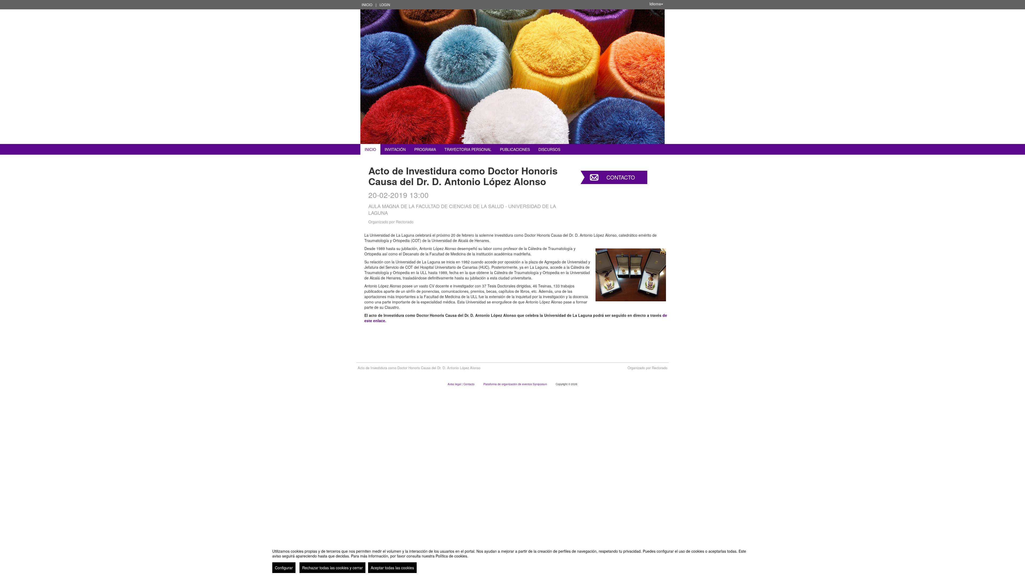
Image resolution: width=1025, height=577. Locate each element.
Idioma (655, 3)
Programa (425, 149)
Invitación (395, 149)
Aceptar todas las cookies (392, 567)
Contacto (620, 177)
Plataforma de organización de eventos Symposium (515, 384)
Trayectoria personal (467, 149)
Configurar (284, 567)
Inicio (367, 4)
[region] (512, 559)
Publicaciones (515, 149)
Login (385, 4)
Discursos (549, 149)
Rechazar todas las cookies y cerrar (332, 567)
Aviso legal (455, 384)
